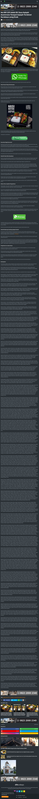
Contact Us (20, 797)
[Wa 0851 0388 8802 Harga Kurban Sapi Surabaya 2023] (19, 742)
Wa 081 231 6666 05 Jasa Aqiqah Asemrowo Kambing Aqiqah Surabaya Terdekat (19, 714)
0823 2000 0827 (4, 794)
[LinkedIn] (21, 700)
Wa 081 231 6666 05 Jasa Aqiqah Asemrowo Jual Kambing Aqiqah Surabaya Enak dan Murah (22, 757)
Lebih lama (36, 724)
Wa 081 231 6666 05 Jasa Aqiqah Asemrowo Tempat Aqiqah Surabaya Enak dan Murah (32, 714)
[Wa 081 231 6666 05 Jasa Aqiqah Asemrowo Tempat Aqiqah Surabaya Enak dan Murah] (32, 708)
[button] (1, 1)
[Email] (23, 700)
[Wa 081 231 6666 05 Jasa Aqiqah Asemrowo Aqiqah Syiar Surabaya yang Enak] (6, 708)
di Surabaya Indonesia (21, 795)
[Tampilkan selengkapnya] (25, 700)
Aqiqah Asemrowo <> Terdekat (9, 10)
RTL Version (25, 797)
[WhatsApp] (19, 700)
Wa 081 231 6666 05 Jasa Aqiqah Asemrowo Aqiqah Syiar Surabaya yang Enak (6, 714)
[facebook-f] (17, 791)
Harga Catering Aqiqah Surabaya (24, 70)
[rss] (24, 791)
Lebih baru (3, 724)
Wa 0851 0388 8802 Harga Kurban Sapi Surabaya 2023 (14, 748)
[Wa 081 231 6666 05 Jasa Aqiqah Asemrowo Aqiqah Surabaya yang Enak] (3, 752)
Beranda (2, 10)
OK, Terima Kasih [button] (5, 796)
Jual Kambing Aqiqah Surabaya (19, 697)
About (16, 797)
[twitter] (19, 791)
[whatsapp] (22, 791)
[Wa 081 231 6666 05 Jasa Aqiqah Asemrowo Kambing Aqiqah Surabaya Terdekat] (19, 708)
